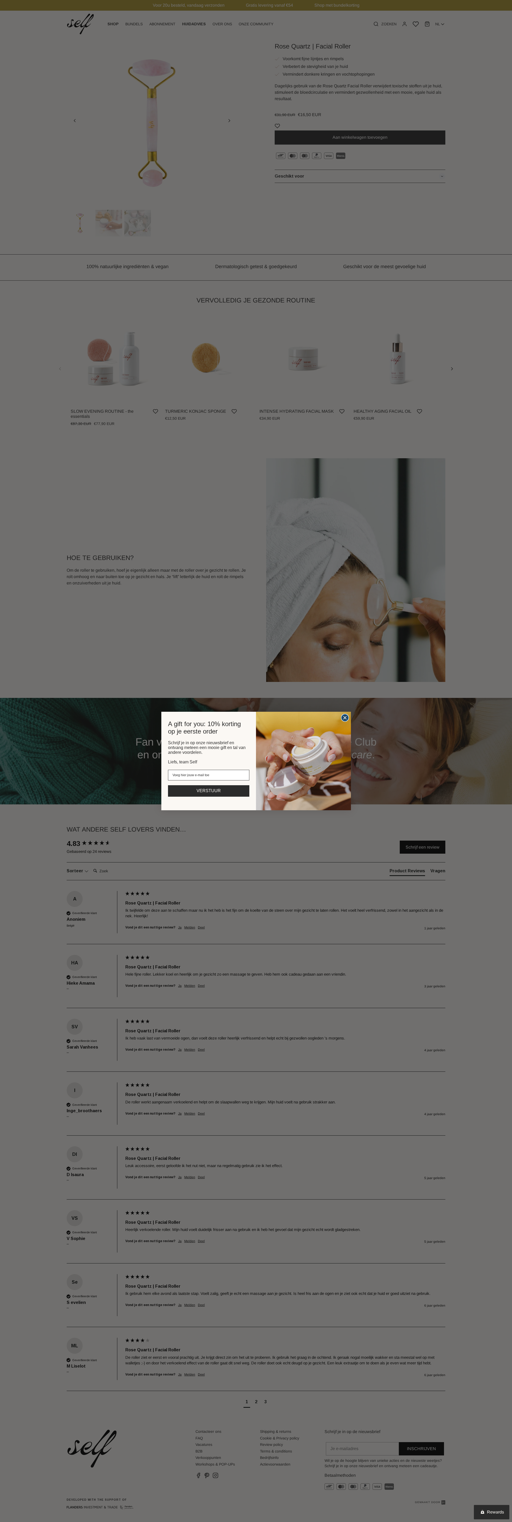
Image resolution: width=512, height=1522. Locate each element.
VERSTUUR (209, 790)
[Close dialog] (345, 717)
